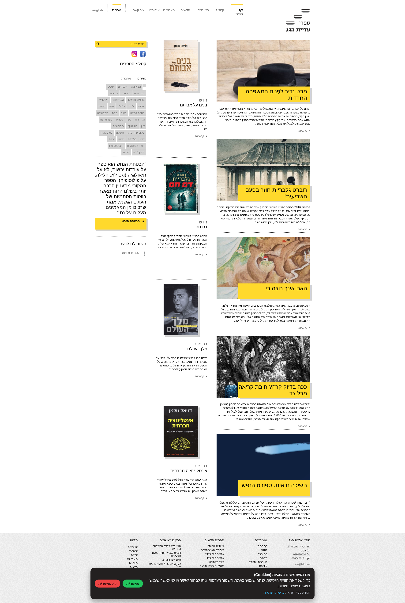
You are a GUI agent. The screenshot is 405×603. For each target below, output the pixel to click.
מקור (124, 113)
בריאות (114, 93)
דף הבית (239, 12)
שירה (112, 139)
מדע (111, 106)
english (97, 10)
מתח (114, 113)
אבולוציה (136, 86)
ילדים (132, 106)
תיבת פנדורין (116, 145)
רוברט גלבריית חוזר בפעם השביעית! (166, 554)
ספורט (119, 119)
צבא (142, 139)
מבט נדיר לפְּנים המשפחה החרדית (167, 547)
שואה (121, 139)
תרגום (126, 152)
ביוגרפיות (139, 93)
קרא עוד (199, 136)
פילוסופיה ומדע (136, 132)
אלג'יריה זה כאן (215, 558)
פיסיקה (120, 132)
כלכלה (121, 106)
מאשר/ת (132, 583)
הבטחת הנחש (131, 221)
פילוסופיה (118, 126)
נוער (129, 119)
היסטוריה (103, 99)
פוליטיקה (132, 126)
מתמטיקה (102, 113)
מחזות (101, 106)
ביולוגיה (126, 93)
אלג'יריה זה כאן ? (214, 554)
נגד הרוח (140, 119)
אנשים (111, 86)
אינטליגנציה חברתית (188, 470)
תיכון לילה (139, 152)
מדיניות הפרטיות (274, 592)
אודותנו (154, 10)
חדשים (185, 10)
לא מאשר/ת (107, 583)
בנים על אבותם (193, 105)
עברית (116, 10)
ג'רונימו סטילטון (136, 99)
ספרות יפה (106, 119)
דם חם (201, 227)
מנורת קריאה (137, 113)
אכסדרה (122, 86)
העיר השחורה (216, 562)
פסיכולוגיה (106, 132)
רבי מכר (203, 10)
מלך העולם (197, 349)
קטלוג (220, 10)
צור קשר (138, 10)
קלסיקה (132, 139)
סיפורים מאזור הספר (212, 550)
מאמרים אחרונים (258, 562)
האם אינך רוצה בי (171, 559)
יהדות (141, 106)
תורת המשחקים (136, 145)
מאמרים (169, 10)
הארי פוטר (118, 99)
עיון (143, 126)
